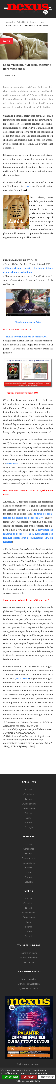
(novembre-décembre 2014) (33, 336)
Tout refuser (28, 1076)
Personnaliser (47, 1076)
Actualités (21, 22)
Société (28, 822)
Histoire (28, 789)
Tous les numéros (28, 945)
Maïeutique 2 (12, 463)
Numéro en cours (29, 953)
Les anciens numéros (28, 957)
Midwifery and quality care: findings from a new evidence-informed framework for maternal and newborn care (26, 739)
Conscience (28, 794)
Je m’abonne (28, 962)
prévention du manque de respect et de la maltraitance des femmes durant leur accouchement (28, 534)
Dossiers (28, 836)
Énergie (28, 799)
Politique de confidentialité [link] (28, 1081)
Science (28, 813)
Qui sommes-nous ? (29, 971)
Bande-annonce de (28, 322)
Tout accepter (10, 1076)
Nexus (28, 8)
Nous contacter (29, 979)
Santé (33, 22)
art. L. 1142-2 (22, 678)
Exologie (29, 827)
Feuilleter (31, 1049)
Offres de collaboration (29, 984)
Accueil (9, 22)
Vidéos (29, 891)
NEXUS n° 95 (12, 336)
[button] (6, 9)
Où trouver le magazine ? (28, 1064)
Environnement (29, 803)
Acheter (31, 1055)
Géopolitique (29, 808)
